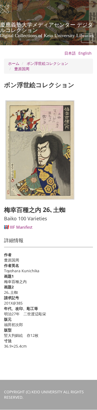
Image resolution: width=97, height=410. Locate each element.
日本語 (70, 53)
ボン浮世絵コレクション (47, 63)
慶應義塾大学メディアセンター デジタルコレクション (47, 26)
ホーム (13, 63)
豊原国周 (21, 68)
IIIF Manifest (21, 227)
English (85, 53)
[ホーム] (8, 9)
